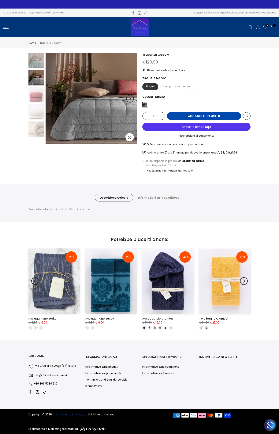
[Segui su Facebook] (133, 13)
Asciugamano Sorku (42, 318)
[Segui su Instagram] (139, 13)
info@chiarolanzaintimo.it (48, 12)
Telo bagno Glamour (214, 318)
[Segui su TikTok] (145, 13)
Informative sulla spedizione (160, 367)
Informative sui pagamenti (103, 373)
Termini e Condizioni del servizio (106, 380)
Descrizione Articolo (114, 197)
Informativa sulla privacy (101, 367)
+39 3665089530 (16, 12)
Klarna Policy (93, 386)
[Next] (130, 99)
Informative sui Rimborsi (158, 373)
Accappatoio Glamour (158, 318)
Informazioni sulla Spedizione (158, 197)
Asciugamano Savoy (99, 318)
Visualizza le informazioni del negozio (169, 170)
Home (32, 43)
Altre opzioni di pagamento (196, 136)
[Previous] (52, 99)
